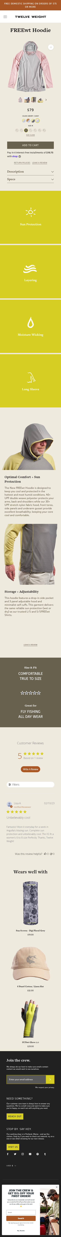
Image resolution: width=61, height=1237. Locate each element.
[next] (46, 100)
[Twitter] (15, 1154)
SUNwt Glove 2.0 (30, 1042)
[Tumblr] (45, 1154)
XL (35, 130)
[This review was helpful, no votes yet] (45, 854)
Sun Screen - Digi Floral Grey (30, 930)
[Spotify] (37, 1154)
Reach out (15, 1116)
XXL (40, 130)
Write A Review (30, 769)
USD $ (10, 1166)
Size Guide (30, 135)
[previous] (15, 100)
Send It (21, 1218)
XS (16, 130)
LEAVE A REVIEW (39, 162)
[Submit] (50, 1079)
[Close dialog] (56, 1187)
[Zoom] (51, 47)
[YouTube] (30, 1154)
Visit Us (13, 1146)
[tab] (30, 171)
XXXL (44, 130)
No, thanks (21, 1230)
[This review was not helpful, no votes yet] (51, 854)
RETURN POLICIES (22, 162)
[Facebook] (8, 1154)
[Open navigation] (5, 17)
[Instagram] (22, 1154)
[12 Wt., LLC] (30, 16)
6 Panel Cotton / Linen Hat (30, 986)
